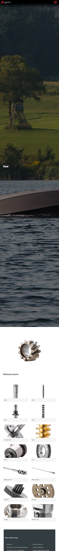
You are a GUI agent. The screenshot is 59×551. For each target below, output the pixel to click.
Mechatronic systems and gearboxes (17, 547)
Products (9, 544)
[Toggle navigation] (55, 2)
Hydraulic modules (37, 547)
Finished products (37, 544)
